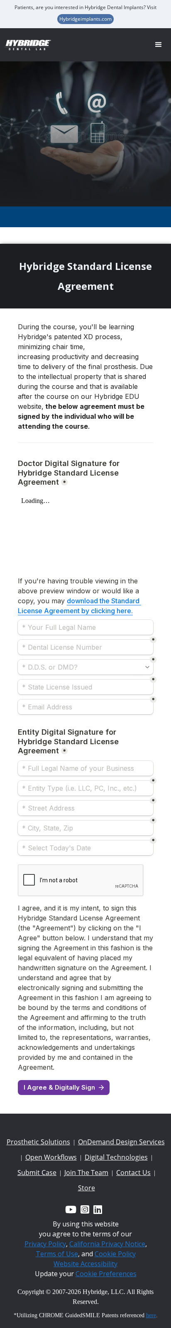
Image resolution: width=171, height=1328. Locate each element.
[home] (31, 44)
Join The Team (86, 1172)
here (151, 1315)
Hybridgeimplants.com (85, 18)
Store (86, 1187)
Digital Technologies (116, 1157)
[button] (158, 44)
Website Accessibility (85, 1263)
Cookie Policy (115, 1253)
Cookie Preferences (106, 1273)
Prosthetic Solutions (38, 1141)
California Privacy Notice (107, 1243)
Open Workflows (51, 1157)
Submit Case (36, 1172)
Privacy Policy (45, 1243)
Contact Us (133, 1172)
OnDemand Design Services (121, 1141)
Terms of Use (57, 1253)
